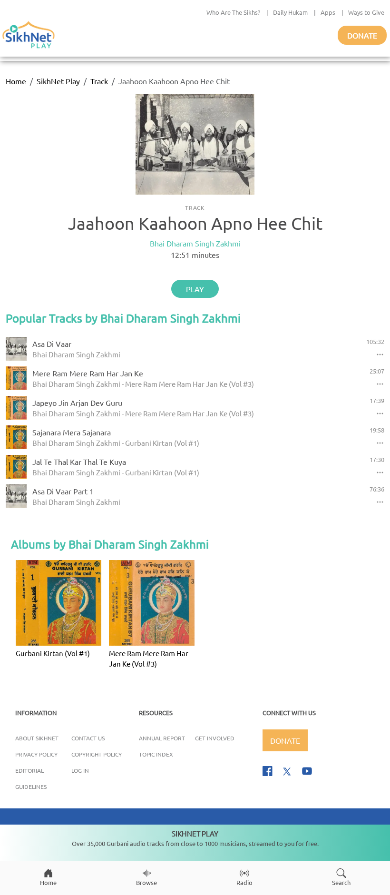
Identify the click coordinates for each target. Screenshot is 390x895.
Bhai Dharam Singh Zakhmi (195, 243)
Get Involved (214, 738)
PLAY (195, 289)
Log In (80, 770)
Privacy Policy (36, 754)
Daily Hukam (290, 12)
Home (16, 81)
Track (99, 81)
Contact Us (88, 738)
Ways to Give (366, 12)
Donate (362, 35)
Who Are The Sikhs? (233, 12)
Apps (328, 12)
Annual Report (162, 738)
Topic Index (156, 754)
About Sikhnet (36, 738)
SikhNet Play (58, 81)
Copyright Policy (96, 754)
